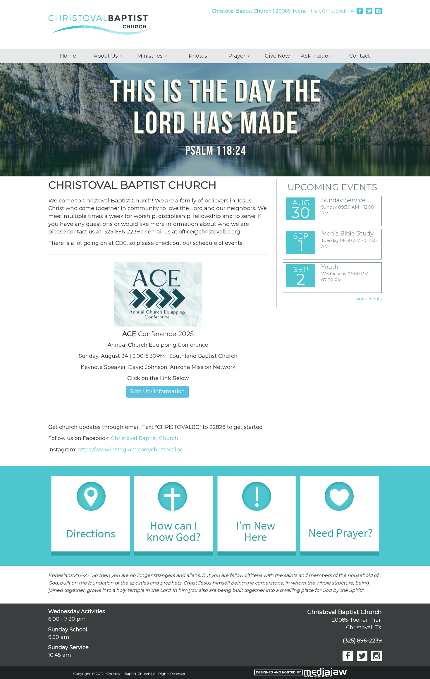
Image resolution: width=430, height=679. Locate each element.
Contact (359, 56)
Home (68, 56)
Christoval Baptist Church (144, 438)
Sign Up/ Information (157, 391)
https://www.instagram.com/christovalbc (130, 449)
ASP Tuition (316, 56)
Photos (198, 56)
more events (368, 298)
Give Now (277, 56)
